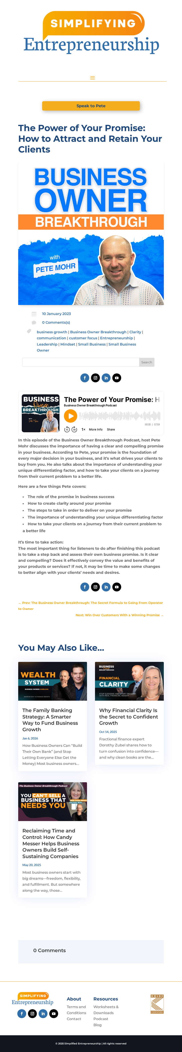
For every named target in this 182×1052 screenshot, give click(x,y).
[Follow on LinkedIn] (106, 377)
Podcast (100, 1019)
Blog (97, 1025)
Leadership (47, 344)
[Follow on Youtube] (116, 377)
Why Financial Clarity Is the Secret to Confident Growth (128, 716)
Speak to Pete (91, 105)
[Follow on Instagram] (95, 377)
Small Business (92, 344)
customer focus (83, 338)
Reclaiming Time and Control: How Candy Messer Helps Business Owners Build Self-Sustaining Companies (50, 843)
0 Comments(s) (56, 322)
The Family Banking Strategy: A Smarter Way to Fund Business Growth (50, 720)
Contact (74, 1019)
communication (51, 338)
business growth (52, 332)
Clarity (135, 332)
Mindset (67, 344)
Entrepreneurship (116, 338)
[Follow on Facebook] (84, 377)
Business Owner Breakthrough (98, 332)
